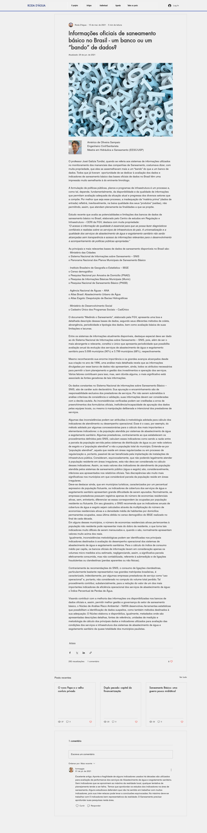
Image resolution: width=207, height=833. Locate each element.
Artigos (72, 643)
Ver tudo (183, 677)
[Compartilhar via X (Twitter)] (76, 652)
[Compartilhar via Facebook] (70, 652)
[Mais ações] (171, 770)
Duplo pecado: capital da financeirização (118, 689)
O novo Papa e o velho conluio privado (71, 689)
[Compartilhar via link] (90, 652)
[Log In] (169, 5)
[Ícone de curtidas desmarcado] (77, 806)
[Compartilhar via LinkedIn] (83, 652)
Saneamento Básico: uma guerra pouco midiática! (163, 689)
